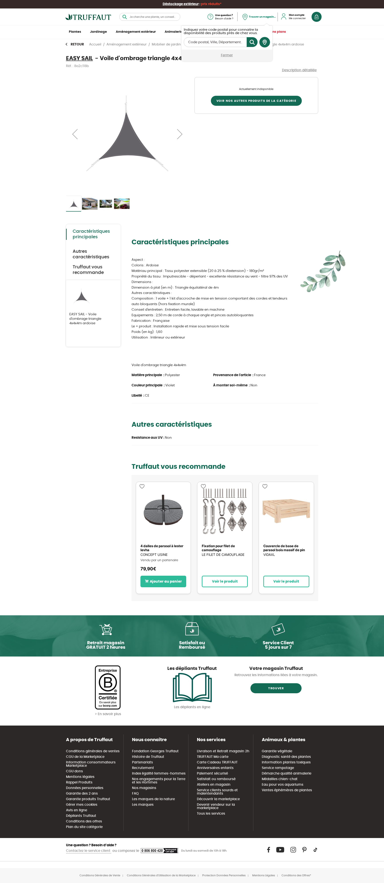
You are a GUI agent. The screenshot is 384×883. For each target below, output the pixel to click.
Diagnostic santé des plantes (286, 757)
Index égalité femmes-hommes (159, 773)
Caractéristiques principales (91, 234)
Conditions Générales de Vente (100, 875)
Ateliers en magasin (213, 784)
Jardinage (98, 31)
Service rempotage (278, 768)
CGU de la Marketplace (85, 757)
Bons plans (277, 31)
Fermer (227, 55)
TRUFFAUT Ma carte (212, 757)
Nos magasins (144, 788)
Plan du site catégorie (84, 827)
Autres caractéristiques (91, 254)
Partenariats (142, 762)
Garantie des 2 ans (82, 793)
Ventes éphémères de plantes (287, 790)
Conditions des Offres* (296, 875)
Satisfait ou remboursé (216, 779)
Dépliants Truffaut (81, 816)
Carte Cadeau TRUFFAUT (217, 762)
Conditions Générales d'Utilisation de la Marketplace (161, 875)
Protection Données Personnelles (224, 875)
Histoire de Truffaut (148, 757)
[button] (75, 134)
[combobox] (149, 17)
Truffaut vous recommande (88, 270)
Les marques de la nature (153, 799)
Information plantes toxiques (286, 762)
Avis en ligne (76, 810)
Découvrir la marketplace (218, 799)
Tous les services (211, 813)
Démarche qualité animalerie (286, 773)
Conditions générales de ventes (93, 751)
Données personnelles (84, 788)
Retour (77, 44)
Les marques (143, 804)
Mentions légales (80, 777)
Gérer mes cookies (81, 804)
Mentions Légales (263, 875)
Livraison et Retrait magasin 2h (223, 751)
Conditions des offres (84, 821)
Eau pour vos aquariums (282, 784)
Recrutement (143, 768)
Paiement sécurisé (212, 773)
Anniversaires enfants (215, 768)
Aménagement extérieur (136, 31)
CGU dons (74, 771)
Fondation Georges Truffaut (155, 751)
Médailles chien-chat (280, 779)
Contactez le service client (88, 850)
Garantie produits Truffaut (88, 799)
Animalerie (173, 31)
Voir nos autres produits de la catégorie (256, 101)
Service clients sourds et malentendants (217, 792)
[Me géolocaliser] (264, 42)
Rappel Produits (79, 782)
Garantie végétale (277, 751)
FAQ (135, 793)
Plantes (75, 31)
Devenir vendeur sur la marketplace (216, 806)
